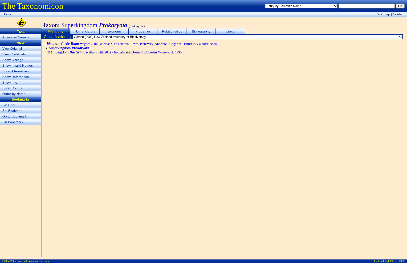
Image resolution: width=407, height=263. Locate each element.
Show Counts (12, 88)
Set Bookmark (12, 111)
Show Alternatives (15, 71)
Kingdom (89, 52)
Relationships (172, 31)
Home (7, 14)
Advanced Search (15, 37)
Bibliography (201, 31)
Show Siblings (12, 60)
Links (230, 31)
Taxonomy (114, 31)
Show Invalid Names (17, 65)
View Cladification (15, 54)
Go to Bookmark (14, 116)
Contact (398, 14)
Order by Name (13, 94)
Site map (383, 14)
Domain (156, 52)
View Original (12, 48)
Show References (15, 77)
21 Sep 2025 (397, 261)
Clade (139, 44)
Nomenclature (84, 31)
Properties (143, 31)
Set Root (8, 105)
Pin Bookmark (12, 122)
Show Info (9, 82)
